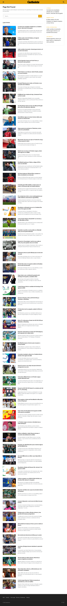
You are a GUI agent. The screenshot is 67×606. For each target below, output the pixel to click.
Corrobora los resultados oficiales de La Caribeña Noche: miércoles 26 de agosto (29, 27)
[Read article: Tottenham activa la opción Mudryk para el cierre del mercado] (9, 256)
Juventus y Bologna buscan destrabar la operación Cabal (30, 547)
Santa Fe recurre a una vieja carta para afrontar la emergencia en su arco (29, 366)
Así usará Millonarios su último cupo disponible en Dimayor (30, 456)
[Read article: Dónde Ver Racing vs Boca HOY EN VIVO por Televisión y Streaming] (9, 301)
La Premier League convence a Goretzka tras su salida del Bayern (29, 422)
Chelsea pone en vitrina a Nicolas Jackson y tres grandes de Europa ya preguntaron (29, 513)
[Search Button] (63, 2)
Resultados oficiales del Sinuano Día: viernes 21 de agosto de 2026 (30, 467)
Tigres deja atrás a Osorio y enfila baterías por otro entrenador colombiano (30, 569)
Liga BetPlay (49, 36)
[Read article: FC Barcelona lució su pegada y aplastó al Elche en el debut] (9, 313)
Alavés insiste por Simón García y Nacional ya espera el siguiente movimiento (29, 558)
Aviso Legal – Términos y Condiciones (18, 597)
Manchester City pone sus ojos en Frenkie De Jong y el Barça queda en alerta (30, 140)
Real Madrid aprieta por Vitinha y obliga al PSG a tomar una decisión (29, 162)
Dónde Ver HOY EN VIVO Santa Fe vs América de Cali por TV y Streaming (30, 388)
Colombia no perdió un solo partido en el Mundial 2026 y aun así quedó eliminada (29, 230)
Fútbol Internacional (51, 27)
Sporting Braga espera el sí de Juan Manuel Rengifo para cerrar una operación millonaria (30, 106)
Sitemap (28, 597)
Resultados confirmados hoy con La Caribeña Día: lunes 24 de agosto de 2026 (30, 208)
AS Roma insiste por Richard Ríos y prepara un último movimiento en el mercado (29, 174)
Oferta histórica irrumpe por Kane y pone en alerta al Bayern (30, 524)
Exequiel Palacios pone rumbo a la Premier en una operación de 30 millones (30, 83)
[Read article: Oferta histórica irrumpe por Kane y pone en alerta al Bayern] (9, 527)
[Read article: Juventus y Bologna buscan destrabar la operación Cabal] (9, 550)
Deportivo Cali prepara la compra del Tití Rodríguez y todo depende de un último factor (30, 332)
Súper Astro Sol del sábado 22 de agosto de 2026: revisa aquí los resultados (30, 411)
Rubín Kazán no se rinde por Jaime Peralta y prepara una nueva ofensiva (30, 72)
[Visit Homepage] (33, 2)
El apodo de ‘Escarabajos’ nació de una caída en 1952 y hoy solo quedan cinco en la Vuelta (29, 242)
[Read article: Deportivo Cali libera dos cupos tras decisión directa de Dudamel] (9, 493)
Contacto (7, 597)
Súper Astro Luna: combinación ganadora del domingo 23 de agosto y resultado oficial (29, 275)
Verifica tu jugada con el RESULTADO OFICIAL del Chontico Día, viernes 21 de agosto (30, 479)
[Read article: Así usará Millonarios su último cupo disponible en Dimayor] (9, 460)
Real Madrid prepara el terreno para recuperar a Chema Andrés (29, 343)
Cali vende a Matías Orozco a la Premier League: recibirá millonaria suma (29, 377)
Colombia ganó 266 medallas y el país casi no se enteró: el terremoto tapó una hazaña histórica (29, 185)
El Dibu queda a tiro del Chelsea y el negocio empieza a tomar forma (28, 38)
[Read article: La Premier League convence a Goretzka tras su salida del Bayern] (9, 426)
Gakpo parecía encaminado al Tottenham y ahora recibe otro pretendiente (29, 129)
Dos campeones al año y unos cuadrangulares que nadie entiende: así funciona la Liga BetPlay (30, 196)
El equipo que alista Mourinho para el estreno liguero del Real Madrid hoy (30, 445)
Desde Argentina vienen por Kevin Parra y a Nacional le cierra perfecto (28, 61)
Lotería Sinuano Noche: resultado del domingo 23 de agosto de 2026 (30, 287)
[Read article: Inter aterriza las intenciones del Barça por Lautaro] (9, 539)
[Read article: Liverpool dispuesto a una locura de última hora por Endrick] (9, 505)
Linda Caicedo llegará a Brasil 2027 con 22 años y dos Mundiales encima (29, 219)
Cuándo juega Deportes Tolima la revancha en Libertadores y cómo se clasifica (29, 580)
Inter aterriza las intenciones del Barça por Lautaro (30, 535)
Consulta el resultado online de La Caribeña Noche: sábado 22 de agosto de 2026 (30, 354)
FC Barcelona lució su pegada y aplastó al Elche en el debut (30, 309)
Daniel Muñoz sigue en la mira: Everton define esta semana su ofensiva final (30, 117)
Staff (4, 597)
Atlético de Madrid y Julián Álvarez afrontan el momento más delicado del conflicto (28, 434)
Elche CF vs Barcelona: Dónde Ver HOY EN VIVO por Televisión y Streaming (30, 321)
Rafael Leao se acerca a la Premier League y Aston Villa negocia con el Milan (30, 151)
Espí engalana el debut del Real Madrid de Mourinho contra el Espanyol (30, 400)
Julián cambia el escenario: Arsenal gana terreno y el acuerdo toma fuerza (30, 49)
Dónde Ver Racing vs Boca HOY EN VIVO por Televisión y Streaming (28, 298)
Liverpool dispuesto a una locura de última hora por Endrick (30, 501)
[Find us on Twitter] (63, 602)
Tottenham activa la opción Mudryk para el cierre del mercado (30, 253)
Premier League (50, 17)
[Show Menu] (3, 2)
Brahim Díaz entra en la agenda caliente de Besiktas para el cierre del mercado (30, 264)
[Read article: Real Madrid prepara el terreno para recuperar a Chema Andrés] (9, 347)
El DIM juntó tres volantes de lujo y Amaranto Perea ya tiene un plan (30, 95)
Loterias (48, 8)
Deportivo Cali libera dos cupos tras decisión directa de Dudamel (30, 490)
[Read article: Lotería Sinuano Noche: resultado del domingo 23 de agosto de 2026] (9, 290)
